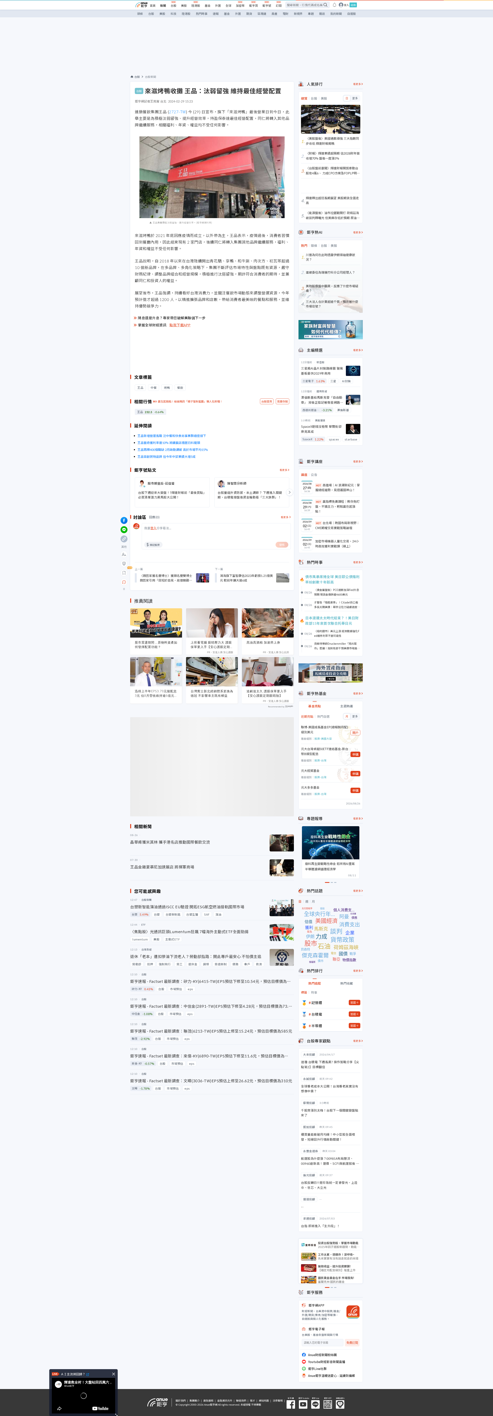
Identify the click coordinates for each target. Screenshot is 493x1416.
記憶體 (316, 1002)
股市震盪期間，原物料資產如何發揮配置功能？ (156, 644)
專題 (311, 14)
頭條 (140, 14)
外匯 (218, 5)
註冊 (353, 5)
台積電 (316, 1014)
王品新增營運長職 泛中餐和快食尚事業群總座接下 (172, 435)
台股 (173, 5)
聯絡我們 (241, 1400)
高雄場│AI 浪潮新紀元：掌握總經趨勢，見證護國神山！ (337, 487)
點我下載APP (180, 324)
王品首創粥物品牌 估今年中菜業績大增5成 (166, 456)
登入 (346, 5)
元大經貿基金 (310, 770)
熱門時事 (201, 14)
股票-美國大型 (323, 738)
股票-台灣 (320, 760)
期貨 (249, 14)
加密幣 (240, 5)
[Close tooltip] (156, 582)
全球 (228, 5)
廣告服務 (208, 1400)
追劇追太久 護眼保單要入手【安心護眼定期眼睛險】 (266, 693)
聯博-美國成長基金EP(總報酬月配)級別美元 (324, 729)
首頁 (153, 5)
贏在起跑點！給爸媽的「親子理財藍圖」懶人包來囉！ (190, 401)
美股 (184, 5)
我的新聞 (336, 14)
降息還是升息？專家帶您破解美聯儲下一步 (172, 317)
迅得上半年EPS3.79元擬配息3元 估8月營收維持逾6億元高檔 (156, 693)
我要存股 (282, 401)
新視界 (298, 14)
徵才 (252, 1400)
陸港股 (195, 5)
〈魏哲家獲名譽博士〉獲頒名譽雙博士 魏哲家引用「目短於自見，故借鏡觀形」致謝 (166, 577)
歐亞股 (320, 362)
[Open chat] (124, 582)
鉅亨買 (253, 5)
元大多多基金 (310, 787)
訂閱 (279, 5)
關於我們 (181, 1400)
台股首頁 (266, 401)
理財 (285, 14)
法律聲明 (278, 1400)
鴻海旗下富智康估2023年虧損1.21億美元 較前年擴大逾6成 (246, 577)
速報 (216, 14)
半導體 (316, 1025)
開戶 (355, 732)
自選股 (351, 14)
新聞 (163, 5)
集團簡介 (194, 1400)
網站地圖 (264, 1400)
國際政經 (322, 391)
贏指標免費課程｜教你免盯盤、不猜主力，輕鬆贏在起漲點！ (337, 506)
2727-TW (177, 111)
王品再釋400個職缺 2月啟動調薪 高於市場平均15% (173, 449)
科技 (173, 14)
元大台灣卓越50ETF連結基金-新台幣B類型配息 (324, 751)
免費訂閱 (352, 1342)
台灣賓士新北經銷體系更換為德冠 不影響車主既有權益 (212, 693)
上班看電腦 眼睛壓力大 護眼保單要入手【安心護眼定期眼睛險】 (212, 644)
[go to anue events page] (334, 5)
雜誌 (322, 14)
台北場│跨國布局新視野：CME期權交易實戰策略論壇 (337, 525)
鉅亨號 (266, 5)
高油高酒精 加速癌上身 (263, 642)
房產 (274, 14)
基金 (207, 5)
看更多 (284, 470)
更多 (355, 98)
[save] (124, 572)
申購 (355, 754)
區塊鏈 (261, 14)
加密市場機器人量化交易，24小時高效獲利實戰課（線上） (337, 543)
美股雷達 (320, 420)
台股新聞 (150, 77)
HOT (318, 485)
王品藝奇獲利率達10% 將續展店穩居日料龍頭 (169, 442)
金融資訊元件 (224, 1400)
